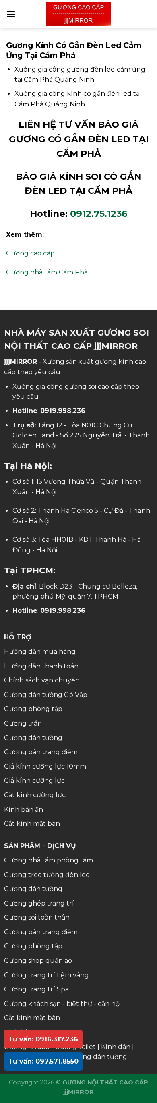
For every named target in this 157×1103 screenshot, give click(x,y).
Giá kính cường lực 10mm (45, 766)
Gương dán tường (33, 738)
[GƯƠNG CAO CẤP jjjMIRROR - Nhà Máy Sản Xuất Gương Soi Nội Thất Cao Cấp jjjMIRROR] (78, 14)
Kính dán (115, 1047)
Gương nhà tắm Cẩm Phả (47, 272)
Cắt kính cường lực (35, 795)
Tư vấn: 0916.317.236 (43, 1039)
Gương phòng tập (33, 709)
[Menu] (11, 14)
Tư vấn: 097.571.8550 (43, 1061)
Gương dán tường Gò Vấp (45, 695)
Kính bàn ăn (23, 809)
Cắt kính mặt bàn (32, 823)
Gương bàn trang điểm (41, 752)
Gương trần (23, 723)
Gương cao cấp (30, 253)
